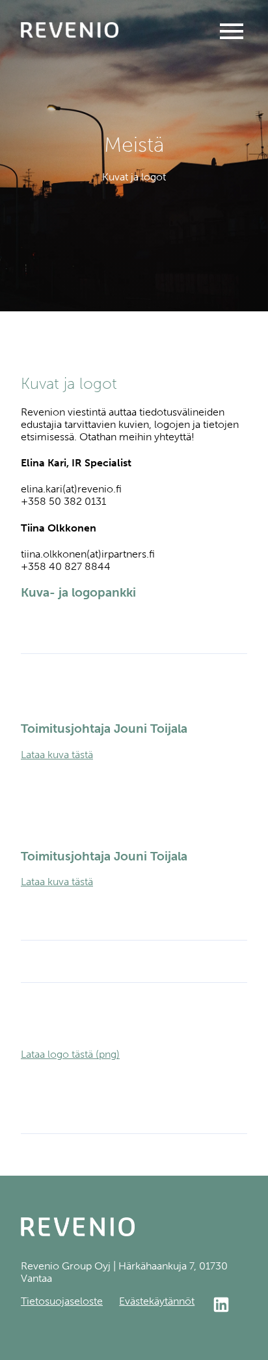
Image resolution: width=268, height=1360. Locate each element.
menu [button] (231, 31)
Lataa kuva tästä (57, 754)
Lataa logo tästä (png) (70, 1054)
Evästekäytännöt (156, 1301)
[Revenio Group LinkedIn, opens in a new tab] (229, 1306)
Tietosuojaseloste (62, 1301)
